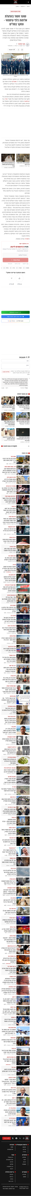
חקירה (27, 239)
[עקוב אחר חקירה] (17, 268)
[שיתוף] (18, 49)
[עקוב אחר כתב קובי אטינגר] (17, 44)
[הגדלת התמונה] (27, 55)
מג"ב (6, 99)
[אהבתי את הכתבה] (19, 278)
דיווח (7, 388)
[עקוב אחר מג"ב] (11, 268)
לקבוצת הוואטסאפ (14, 312)
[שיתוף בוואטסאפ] (22, 49)
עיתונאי (26, 101)
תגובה (2, 388)
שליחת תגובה (6, 372)
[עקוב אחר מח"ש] (4, 268)
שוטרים (14, 81)
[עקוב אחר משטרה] (24, 268)
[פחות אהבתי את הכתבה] (11, 278)
